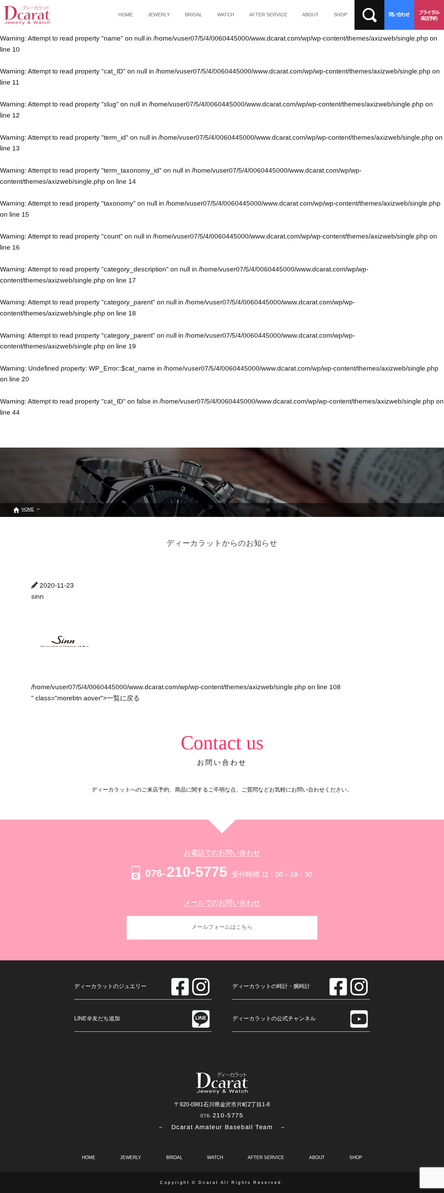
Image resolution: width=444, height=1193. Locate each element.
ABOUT (310, 14)
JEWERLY (159, 14)
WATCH (225, 14)
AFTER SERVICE (268, 14)
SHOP (340, 14)
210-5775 (186, 872)
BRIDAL (193, 14)
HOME (125, 14)
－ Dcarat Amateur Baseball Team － (221, 1127)
